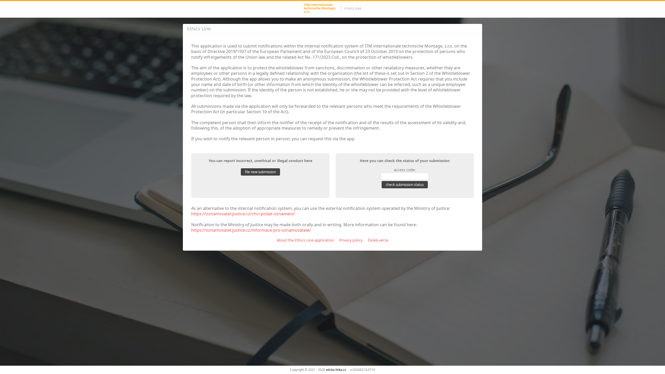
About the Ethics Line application (305, 240)
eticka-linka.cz (336, 370)
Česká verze (378, 240)
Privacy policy (351, 240)
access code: (405, 169)
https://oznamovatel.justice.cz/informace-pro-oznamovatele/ (251, 230)
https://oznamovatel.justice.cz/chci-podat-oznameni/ (243, 214)
